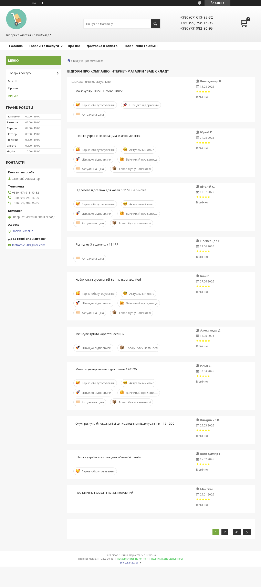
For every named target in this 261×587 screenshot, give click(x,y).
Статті (12, 81)
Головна (16, 46)
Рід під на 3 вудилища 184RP (96, 244)
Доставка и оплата (101, 46)
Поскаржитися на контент (132, 558)
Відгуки (13, 96)
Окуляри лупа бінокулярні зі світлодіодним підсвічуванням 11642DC (124, 423)
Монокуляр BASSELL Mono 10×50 (99, 91)
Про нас (74, 46)
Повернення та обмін (140, 46)
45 (237, 532)
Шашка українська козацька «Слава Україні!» (108, 136)
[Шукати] (155, 23)
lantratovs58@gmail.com (28, 245)
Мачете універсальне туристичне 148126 (106, 369)
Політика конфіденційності (167, 558)
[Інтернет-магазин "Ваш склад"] (16, 19)
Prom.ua (151, 555)
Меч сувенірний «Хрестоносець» (99, 334)
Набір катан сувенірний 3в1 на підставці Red (108, 279)
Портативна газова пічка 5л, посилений (104, 492)
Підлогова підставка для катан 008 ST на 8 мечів (110, 190)
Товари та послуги (44, 46)
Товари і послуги (19, 73)
